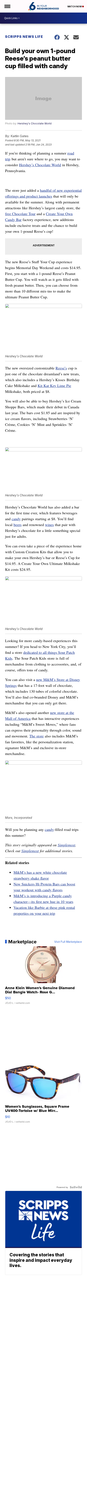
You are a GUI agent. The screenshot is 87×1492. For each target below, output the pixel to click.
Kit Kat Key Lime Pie (54, 385)
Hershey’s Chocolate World (40, 164)
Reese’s (61, 367)
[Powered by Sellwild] (76, 1187)
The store (36, 735)
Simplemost (66, 844)
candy (16, 518)
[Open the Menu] (7, 6)
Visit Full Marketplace (68, 941)
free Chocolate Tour (20, 213)
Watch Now (74, 6)
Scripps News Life (24, 36)
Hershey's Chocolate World (35, 123)
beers (18, 524)
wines (49, 524)
